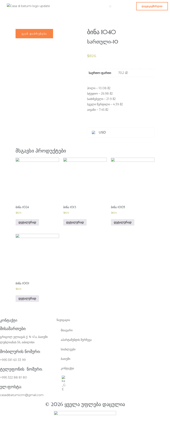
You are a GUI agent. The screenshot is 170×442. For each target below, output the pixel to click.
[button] (152, 6)
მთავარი (67, 330)
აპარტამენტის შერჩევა (76, 340)
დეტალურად (27, 222)
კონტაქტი (67, 368)
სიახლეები (68, 349)
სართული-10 (102, 42)
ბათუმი (65, 359)
